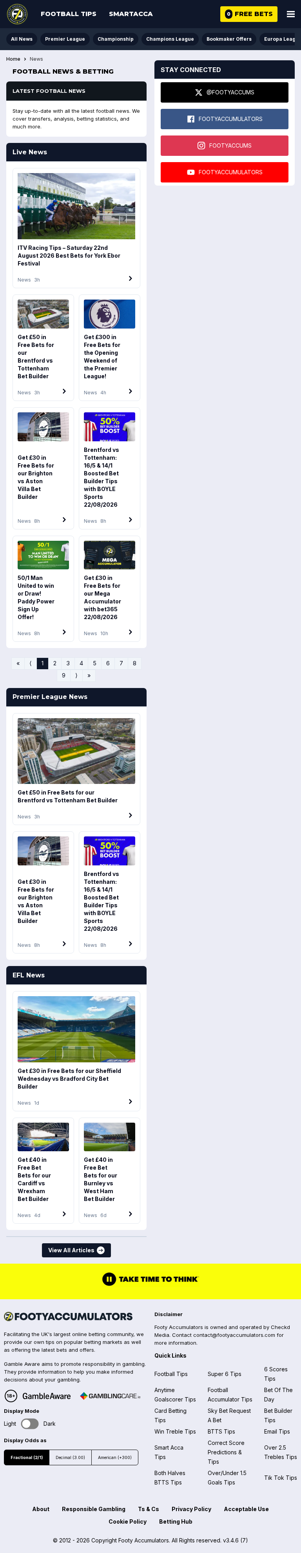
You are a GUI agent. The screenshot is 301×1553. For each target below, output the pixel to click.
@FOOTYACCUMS (230, 92)
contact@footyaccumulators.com (234, 1335)
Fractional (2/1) (27, 1457)
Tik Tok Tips (280, 1477)
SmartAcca (131, 14)
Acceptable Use (246, 1509)
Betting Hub (175, 1521)
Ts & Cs (148, 1509)
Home (13, 59)
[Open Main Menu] (291, 14)
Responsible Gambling (93, 1509)
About (40, 1509)
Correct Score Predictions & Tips (226, 1452)
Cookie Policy (128, 1521)
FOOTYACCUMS (230, 145)
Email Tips (277, 1431)
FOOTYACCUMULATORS (231, 119)
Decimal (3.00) (70, 1457)
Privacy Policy (191, 1509)
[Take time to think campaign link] (150, 1285)
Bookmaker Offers (229, 39)
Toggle (30, 1424)
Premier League (65, 39)
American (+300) (115, 1457)
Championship (116, 39)
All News (22, 39)
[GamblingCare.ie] (110, 1396)
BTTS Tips (221, 1431)
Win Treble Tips (175, 1431)
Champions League (170, 39)
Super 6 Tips (224, 1374)
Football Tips (68, 14)
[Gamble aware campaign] (47, 1396)
